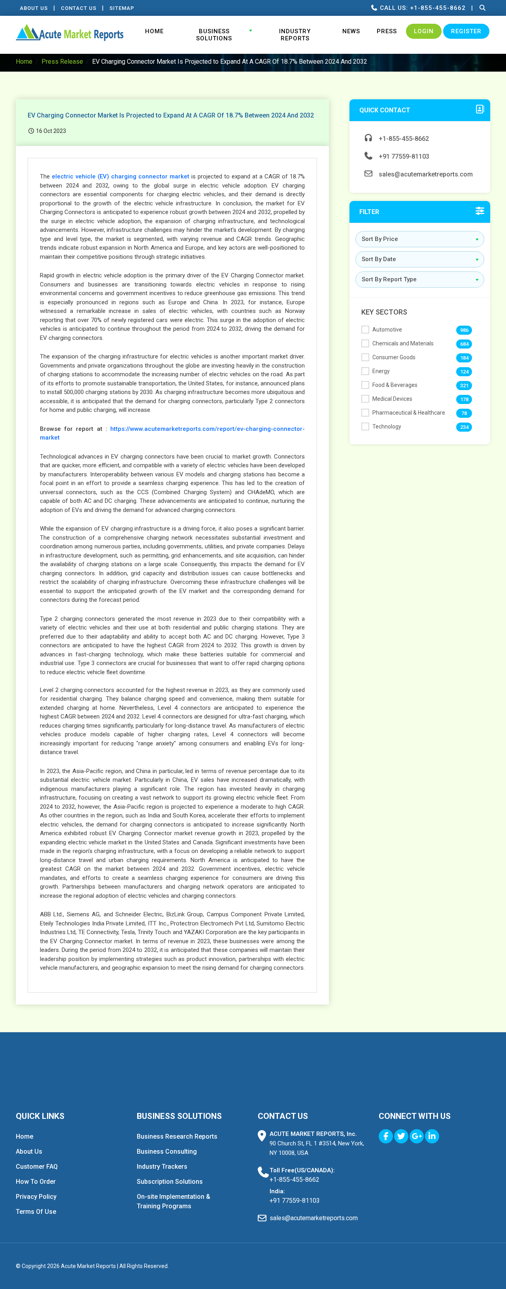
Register (466, 31)
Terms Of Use (36, 1211)
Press (387, 31)
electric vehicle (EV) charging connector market (120, 176)
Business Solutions (214, 35)
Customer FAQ (37, 1166)
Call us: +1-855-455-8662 (422, 7)
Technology (386, 426)
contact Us (78, 8)
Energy (381, 371)
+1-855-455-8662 (403, 138)
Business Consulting (167, 1151)
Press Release (62, 61)
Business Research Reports (177, 1136)
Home (154, 31)
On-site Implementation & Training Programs (173, 1201)
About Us (34, 8)
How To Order (36, 1181)
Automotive (387, 329)
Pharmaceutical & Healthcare (408, 412)
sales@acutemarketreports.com (425, 174)
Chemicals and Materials (403, 343)
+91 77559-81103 (403, 156)
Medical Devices (392, 399)
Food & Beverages (394, 385)
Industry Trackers (162, 1166)
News (351, 31)
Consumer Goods (393, 357)
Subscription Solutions (170, 1181)
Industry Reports (295, 35)
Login (424, 31)
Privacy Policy (36, 1196)
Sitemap (122, 8)
